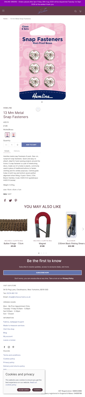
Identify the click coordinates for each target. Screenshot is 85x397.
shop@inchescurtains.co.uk (19, 297)
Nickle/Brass (8, 129)
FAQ (5, 370)
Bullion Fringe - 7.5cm (13, 243)
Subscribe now (42, 273)
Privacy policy (8, 362)
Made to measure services (13, 325)
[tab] (38, 253)
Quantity (6, 140)
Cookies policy (9, 359)
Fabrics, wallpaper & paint (13, 322)
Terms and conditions (11, 355)
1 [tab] (42, 102)
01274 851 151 (12, 293)
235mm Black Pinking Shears (71, 243)
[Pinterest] (13, 347)
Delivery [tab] (17, 151)
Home (5, 19)
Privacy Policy (68, 278)
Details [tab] (6, 151)
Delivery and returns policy (14, 366)
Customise (37, 390)
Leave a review (9, 340)
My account (8, 336)
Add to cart (31, 145)
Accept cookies (24, 390)
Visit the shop (8, 329)
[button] (3, 10)
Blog (5, 333)
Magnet (42, 243)
